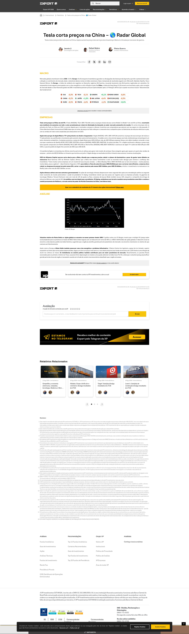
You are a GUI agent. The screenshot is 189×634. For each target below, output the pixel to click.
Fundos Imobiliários (47, 542)
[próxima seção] (102, 404)
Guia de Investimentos (48, 546)
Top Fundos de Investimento (78, 556)
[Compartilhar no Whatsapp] (99, 62)
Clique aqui (134, 274)
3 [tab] (97, 404)
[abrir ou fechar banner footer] (184, 624)
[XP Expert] (48, 3)
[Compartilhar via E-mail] (110, 62)
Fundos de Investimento (48, 560)
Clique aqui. (120, 187)
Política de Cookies (103, 556)
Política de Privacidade (104, 551)
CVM (60, 619)
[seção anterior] (87, 404)
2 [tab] (94, 404)
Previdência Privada (47, 570)
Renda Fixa (44, 565)
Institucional (100, 546)
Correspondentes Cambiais (71, 620)
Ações (42, 551)
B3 (45, 619)
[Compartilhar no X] (94, 62)
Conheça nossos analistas (133, 542)
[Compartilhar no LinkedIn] (104, 62)
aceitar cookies (160, 627)
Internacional (49, 15)
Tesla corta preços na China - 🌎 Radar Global (81, 15)
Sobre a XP (100, 542)
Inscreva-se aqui (82, 111)
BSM (52, 619)
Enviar (137, 314)
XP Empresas (101, 560)
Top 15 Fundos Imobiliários (77, 542)
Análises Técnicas (46, 556)
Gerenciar (62, 628)
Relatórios (60, 15)
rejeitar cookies (139, 627)
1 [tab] (92, 404)
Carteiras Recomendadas (77, 546)
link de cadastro (101, 263)
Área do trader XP (102, 565)
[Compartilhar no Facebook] (89, 62)
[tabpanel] (53, 381)
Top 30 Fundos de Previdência (78, 560)
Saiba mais (73, 628)
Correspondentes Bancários (96, 620)
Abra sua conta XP (142, 3)
